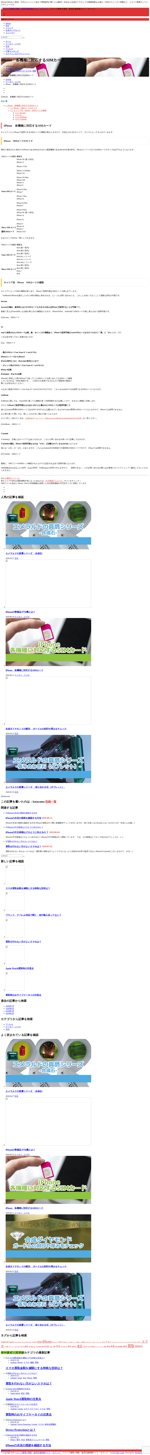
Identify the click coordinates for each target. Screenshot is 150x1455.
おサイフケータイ (90, 1342)
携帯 (69, 1346)
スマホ (28, 71)
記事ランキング (12, 51)
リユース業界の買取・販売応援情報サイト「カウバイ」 (38, 1453)
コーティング (122, 1342)
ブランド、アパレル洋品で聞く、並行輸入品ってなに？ (33, 915)
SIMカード (20, 71)
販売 (125, 1346)
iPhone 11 (55, 1342)
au (18, 115)
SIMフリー (72, 1342)
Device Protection (27, 1342)
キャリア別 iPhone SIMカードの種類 (28, 110)
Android (5, 1342)
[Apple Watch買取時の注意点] (15, 964)
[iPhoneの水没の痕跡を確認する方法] (21, 813)
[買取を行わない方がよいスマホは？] (22, 841)
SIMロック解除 (80, 1342)
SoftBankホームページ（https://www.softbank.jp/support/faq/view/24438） (54, 418)
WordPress (139, 1453)
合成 (51, 1346)
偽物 (42, 1346)
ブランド (11, 1346)
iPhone (8, 24)
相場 (108, 1346)
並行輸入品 (32, 1346)
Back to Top (5, 1450)
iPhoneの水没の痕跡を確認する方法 (23, 818)
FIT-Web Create (118, 1453)
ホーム (8, 41)
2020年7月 (10, 1006)
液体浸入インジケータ (96, 1346)
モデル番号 (24, 1346)
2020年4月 (10, 1013)
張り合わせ (64, 1346)
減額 (105, 1346)
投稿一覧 (50, 801)
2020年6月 (10, 1009)
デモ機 (6, 1346)
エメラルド (107, 1342)
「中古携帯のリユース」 (54, 481)
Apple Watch (18, 1342)
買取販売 (139, 1346)
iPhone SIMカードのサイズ (23, 108)
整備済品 (74, 1346)
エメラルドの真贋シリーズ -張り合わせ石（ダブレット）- (35, 787)
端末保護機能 (119, 1346)
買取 (34, 71)
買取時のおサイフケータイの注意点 (23, 995)
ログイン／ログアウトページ (18, 54)
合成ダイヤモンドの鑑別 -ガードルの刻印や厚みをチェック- (36, 729)
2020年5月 (10, 1011)
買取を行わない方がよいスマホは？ (23, 846)
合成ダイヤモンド (13, 30)
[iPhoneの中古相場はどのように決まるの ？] (24, 827)
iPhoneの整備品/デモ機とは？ (20, 612)
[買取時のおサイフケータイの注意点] (15, 990)
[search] (23, 37)
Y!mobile (21, 119)
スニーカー (10, 33)
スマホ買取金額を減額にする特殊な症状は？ (28, 888)
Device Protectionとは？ (21, 1429)
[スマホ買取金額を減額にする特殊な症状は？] (15, 884)
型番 (54, 1346)
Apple (11, 1342)
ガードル (114, 1342)
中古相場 (38, 1346)
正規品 (85, 1346)
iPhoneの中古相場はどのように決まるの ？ (27, 832)
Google (34, 1342)
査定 (79, 1346)
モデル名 (17, 1346)
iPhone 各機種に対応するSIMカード (22, 106)
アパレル (9, 49)
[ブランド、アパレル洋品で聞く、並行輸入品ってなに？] (15, 910)
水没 (88, 1346)
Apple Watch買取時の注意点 (20, 968)
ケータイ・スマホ (13, 44)
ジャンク (9, 28)
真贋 (112, 1346)
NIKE (60, 1342)
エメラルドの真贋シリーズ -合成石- (24, 553)
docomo (20, 113)
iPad (7, 26)
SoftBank (21, 117)
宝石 (7, 46)
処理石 (46, 1346)
